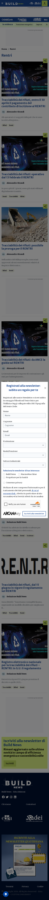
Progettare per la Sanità (17, 477)
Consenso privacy (14, 482)
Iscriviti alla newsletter (34, 513)
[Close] (45, 388)
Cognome (7, 421)
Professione (8, 441)
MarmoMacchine (29, 474)
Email (5, 431)
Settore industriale (11, 461)
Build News (11, 474)
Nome (6, 411)
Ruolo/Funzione (10, 451)
